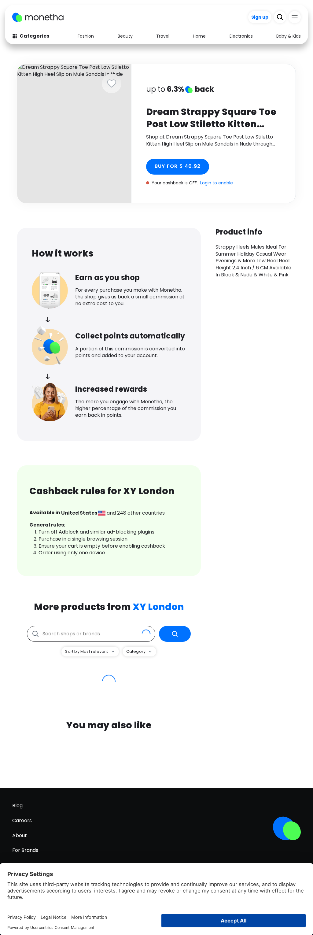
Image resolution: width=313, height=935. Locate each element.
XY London (158, 606)
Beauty (125, 36)
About (19, 835)
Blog (17, 805)
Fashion (86, 36)
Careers (22, 820)
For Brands (25, 850)
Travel (162, 36)
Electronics (241, 36)
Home (199, 36)
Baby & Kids (288, 36)
